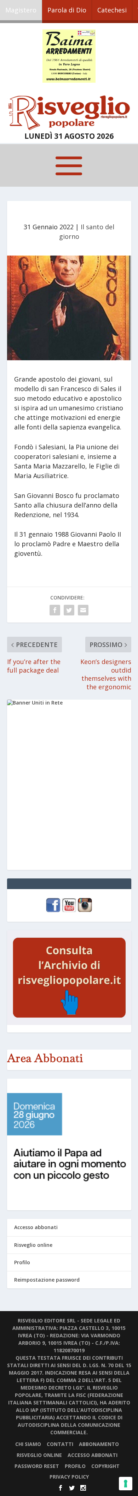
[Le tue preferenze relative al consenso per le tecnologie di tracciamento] (125, 1483)
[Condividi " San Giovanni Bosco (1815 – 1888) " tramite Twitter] (69, 610)
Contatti (60, 1444)
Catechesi (112, 10)
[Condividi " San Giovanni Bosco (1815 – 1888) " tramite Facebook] (55, 610)
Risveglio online (33, 1245)
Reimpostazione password (47, 1279)
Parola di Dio (66, 10)
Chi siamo (28, 1444)
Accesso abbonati (36, 1227)
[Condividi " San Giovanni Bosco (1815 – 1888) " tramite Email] (83, 610)
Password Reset (37, 1466)
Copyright (105, 1466)
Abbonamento (99, 1444)
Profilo (22, 1262)
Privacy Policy (69, 1476)
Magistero (20, 10)
